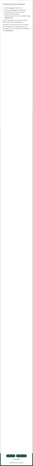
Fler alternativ (16, 459)
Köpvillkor (21, 462)
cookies (11, 8)
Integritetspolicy (9, 30)
